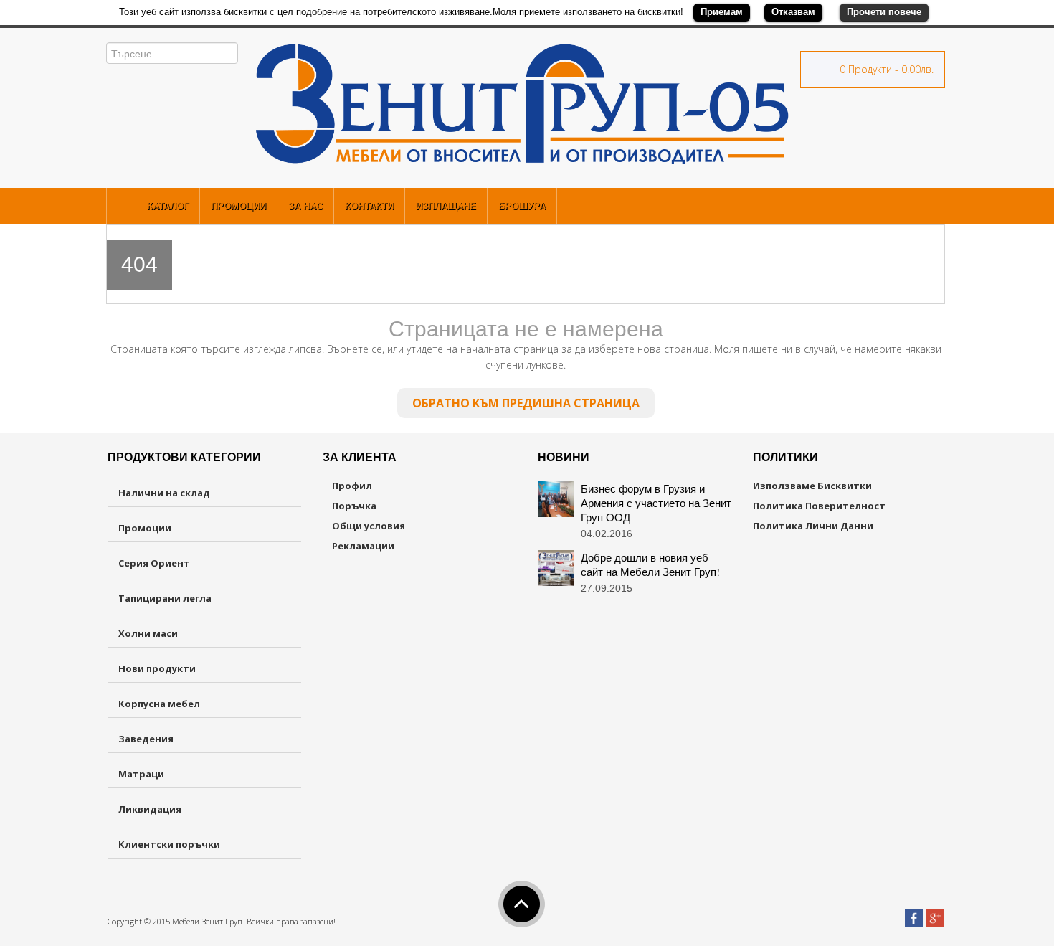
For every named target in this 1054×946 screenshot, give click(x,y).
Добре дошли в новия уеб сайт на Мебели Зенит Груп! (650, 564)
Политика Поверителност (819, 505)
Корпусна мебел (159, 703)
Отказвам (793, 11)
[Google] (935, 912)
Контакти (369, 206)
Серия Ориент (154, 563)
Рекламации (362, 545)
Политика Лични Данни (813, 525)
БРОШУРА (522, 206)
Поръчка (353, 505)
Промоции (238, 206)
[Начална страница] (121, 206)
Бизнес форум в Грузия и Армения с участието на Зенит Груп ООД (656, 502)
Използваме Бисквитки (812, 485)
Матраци (141, 773)
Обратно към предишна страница (526, 403)
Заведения (146, 738)
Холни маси (148, 633)
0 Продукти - (885, 69)
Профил (351, 485)
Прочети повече (884, 11)
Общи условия (367, 525)
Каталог (168, 206)
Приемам (722, 11)
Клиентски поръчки (169, 844)
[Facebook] (914, 912)
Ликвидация (149, 809)
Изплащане (446, 206)
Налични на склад (164, 492)
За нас (305, 206)
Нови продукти (157, 668)
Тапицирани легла (165, 598)
